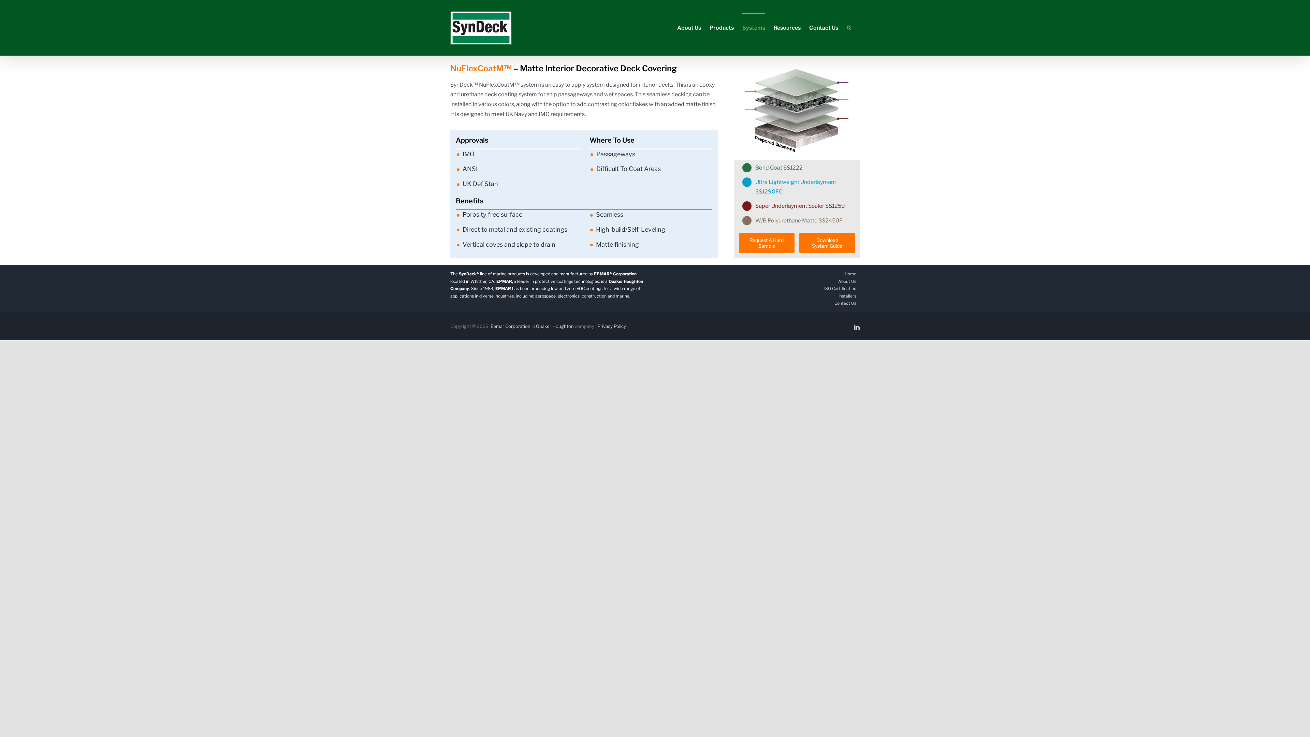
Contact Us (845, 303)
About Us (847, 281)
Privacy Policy (611, 326)
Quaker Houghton (555, 326)
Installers (847, 296)
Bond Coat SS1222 (779, 167)
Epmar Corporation (510, 326)
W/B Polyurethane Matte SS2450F (799, 220)
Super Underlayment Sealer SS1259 (800, 206)
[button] (849, 27)
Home (850, 273)
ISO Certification (840, 288)
